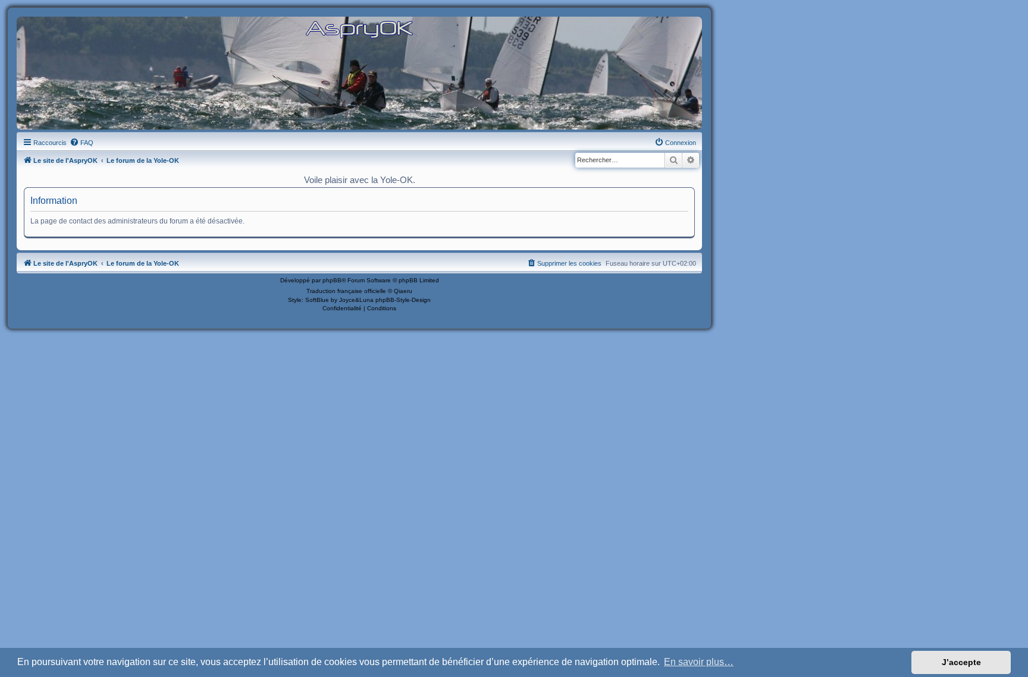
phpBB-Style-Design (403, 300)
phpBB (331, 280)
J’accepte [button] (961, 662)
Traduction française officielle (346, 291)
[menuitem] (81, 143)
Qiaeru (403, 291)
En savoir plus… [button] (699, 662)
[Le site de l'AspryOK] (359, 29)
